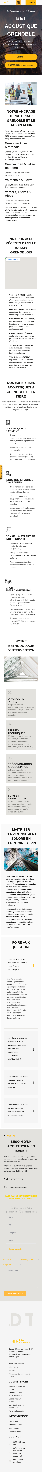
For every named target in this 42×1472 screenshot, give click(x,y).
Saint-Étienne (13, 1367)
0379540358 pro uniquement (22, 65)
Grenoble (12, 1370)
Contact (30, 3)
